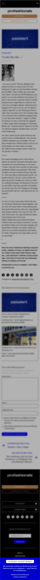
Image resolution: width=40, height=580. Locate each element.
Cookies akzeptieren (20, 561)
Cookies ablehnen (20, 577)
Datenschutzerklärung (20, 574)
